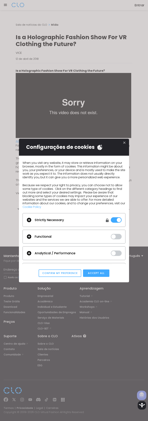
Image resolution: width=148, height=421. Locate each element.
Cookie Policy (32, 207)
